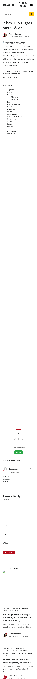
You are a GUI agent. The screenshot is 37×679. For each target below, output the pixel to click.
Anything (7, 71)
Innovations (11, 109)
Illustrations (15, 97)
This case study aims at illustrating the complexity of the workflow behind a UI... (17, 627)
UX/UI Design (12, 131)
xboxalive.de (15, 62)
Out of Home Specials (14, 116)
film (8, 102)
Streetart (15, 77)
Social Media (11, 119)
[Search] (31, 14)
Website (5, 543)
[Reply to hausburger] (30, 469)
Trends (9, 129)
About (18, 452)
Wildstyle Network (15, 676)
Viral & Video (11, 134)
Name (5, 525)
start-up (9, 121)
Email (5, 534)
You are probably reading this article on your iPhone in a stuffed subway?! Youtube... (18, 669)
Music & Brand (12, 114)
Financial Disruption (13, 104)
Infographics (15, 99)
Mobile (9, 112)
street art (15, 74)
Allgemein (10, 90)
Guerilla (23, 71)
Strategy (10, 124)
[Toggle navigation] (31, 5)
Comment (6, 499)
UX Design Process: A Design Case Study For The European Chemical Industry (17, 617)
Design (15, 71)
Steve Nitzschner (15, 34)
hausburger (13, 469)
